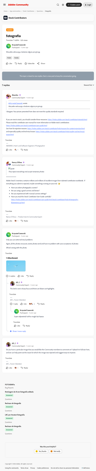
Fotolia (16, 58)
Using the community (12, 468)
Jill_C (18, 282)
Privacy (32, 468)
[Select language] (63, 5)
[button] (4, 5)
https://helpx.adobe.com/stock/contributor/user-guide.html (26, 125)
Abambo (15, 95)
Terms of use (24, 468)
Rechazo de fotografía (13, 403)
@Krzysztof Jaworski (15, 103)
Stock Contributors (28, 11)
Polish (9, 58)
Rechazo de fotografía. (13, 426)
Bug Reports (9, 388)
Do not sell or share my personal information (65, 468)
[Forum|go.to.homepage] (18, 5)
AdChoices (86, 468)
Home (6, 11)
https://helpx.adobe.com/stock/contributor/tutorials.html (67, 119)
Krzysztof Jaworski (19, 45)
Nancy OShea (17, 162)
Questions (40, 11)
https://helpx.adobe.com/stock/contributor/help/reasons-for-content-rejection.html (56, 128)
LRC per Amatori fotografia (15, 415)
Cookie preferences (43, 468)
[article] (48, 123)
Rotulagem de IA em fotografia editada (19, 392)
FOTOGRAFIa (10, 384)
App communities (15, 11)
